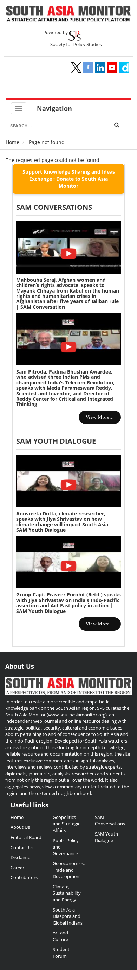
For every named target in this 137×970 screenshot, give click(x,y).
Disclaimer (21, 857)
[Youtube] (112, 67)
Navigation (54, 108)
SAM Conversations (110, 820)
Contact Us (22, 847)
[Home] (68, 14)
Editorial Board (26, 837)
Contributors (24, 877)
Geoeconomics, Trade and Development (68, 870)
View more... (100, 417)
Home (12, 142)
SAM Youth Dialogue (56, 441)
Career (17, 867)
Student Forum (61, 952)
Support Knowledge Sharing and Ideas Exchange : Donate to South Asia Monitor (68, 178)
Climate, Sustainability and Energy (67, 893)
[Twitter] (76, 67)
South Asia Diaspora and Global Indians (68, 916)
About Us (20, 827)
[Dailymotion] (124, 67)
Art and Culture (60, 936)
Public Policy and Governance (66, 847)
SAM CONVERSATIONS (54, 207)
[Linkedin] (100, 67)
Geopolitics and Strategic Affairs (66, 823)
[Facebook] (88, 67)
